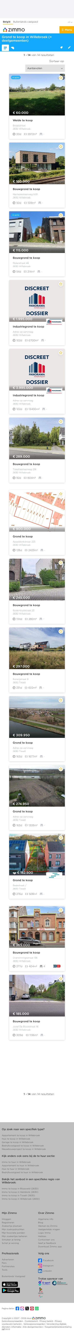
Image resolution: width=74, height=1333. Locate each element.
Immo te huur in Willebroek (16, 1162)
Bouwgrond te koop (26, 189)
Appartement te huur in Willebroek (20, 1165)
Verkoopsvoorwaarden (35, 1324)
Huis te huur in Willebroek (15, 1169)
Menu (68, 29)
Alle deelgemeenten (33, 1327)
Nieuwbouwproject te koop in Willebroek (24, 1149)
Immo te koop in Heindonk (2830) (20, 1192)
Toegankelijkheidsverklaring (58, 1327)
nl (69, 22)
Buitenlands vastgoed (25, 21)
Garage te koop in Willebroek (17, 1142)
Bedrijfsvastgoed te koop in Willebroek (23, 1145)
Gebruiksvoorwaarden (13, 1321)
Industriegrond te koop (28, 326)
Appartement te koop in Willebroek (21, 1135)
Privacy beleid (47, 1321)
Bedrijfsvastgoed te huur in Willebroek (22, 1172)
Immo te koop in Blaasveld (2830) (20, 1188)
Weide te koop (23, 120)
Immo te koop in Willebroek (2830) (21, 1198)
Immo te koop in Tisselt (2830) (18, 1195)
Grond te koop (23, 536)
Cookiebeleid (31, 1321)
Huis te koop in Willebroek (16, 1138)
